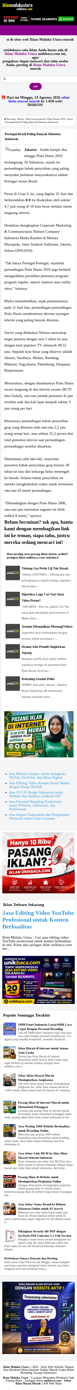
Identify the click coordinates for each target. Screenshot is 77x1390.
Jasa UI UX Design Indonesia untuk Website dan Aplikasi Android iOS (36, 794)
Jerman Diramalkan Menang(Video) (47, 626)
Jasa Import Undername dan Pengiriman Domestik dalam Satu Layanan (39, 816)
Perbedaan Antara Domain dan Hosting (30, 1258)
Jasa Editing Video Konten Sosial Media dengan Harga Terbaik (39, 785)
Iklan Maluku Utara (16, 1367)
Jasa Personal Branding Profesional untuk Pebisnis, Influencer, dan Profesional (35, 805)
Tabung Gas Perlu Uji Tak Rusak (45, 568)
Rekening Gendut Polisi (38, 679)
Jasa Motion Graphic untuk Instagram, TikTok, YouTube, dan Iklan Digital (37, 775)
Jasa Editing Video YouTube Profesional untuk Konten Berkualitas (38, 919)
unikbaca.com (52, 1380)
